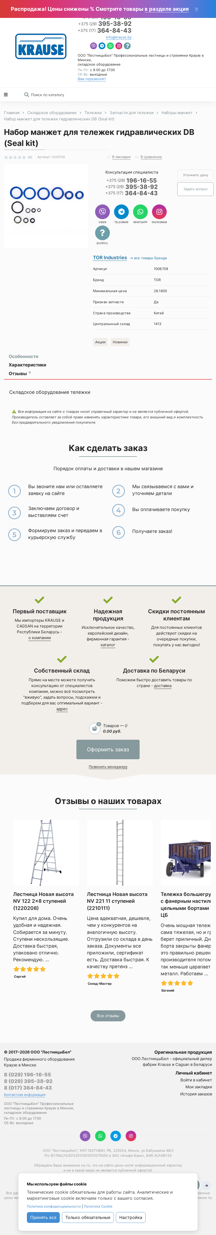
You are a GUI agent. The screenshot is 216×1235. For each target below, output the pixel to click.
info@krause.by (118, 37)
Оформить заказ (108, 749)
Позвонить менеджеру (108, 766)
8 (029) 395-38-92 (28, 1081)
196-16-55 (131, 180)
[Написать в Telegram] (102, 46)
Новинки (120, 342)
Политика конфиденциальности (54, 1206)
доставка (162, 685)
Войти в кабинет (196, 1079)
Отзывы (20, 373)
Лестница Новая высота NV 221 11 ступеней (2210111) (117, 901)
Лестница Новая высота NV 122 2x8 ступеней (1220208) (43, 901)
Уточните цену (195, 175)
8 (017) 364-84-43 (28, 1088)
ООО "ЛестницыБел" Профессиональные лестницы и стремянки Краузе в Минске (39, 1105)
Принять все (43, 1217)
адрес (62, 708)
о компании (39, 637)
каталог (108, 644)
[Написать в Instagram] (119, 46)
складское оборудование (99, 64)
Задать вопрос (195, 189)
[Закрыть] (196, 9)
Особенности (23, 356)
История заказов (196, 1093)
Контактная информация (24, 1094)
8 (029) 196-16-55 (27, 1075)
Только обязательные (87, 1217)
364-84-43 (104, 30)
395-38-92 (104, 24)
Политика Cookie (98, 1206)
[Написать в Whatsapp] (110, 46)
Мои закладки (198, 1086)
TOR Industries (110, 257)
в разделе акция (167, 9)
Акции (100, 342)
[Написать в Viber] (93, 46)
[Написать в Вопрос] (127, 46)
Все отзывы (108, 1015)
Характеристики (27, 364)
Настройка (130, 1217)
